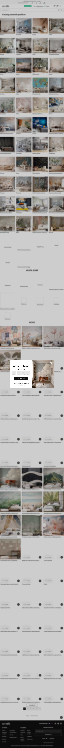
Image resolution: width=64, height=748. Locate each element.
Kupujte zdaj (21, 378)
